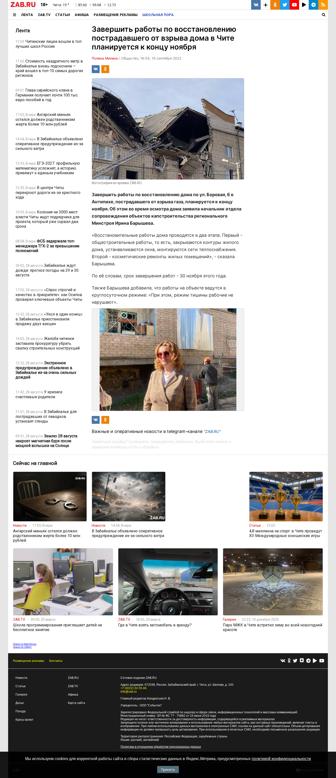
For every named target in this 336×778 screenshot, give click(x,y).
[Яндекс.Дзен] (302, 661)
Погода (20, 711)
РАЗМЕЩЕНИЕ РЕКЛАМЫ (115, 14)
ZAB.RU (73, 678)
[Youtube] (321, 661)
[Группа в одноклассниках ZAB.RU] (275, 5)
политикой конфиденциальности (281, 759)
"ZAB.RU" (212, 431)
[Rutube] (315, 661)
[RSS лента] (323, 5)
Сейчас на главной (35, 463)
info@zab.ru (129, 691)
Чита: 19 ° (61, 4)
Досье (19, 703)
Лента (27, 14)
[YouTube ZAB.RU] (294, 5)
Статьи (62, 14)
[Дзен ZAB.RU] (265, 5)
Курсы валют (24, 719)
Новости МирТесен (24, 643)
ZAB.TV (44, 14)
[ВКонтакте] (283, 661)
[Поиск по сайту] (252, 14)
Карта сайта (76, 703)
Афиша (82, 14)
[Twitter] (295, 661)
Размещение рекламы (28, 661)
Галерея (21, 694)
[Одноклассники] (289, 661)
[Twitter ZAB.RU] (285, 5)
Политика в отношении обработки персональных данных (161, 746)
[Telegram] (308, 661)
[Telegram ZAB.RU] (313, 5)
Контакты (55, 661)
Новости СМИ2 (22, 646)
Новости (21, 678)
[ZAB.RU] (23, 6)
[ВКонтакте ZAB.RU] (256, 5)
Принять (168, 769)
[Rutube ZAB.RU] (304, 5)
